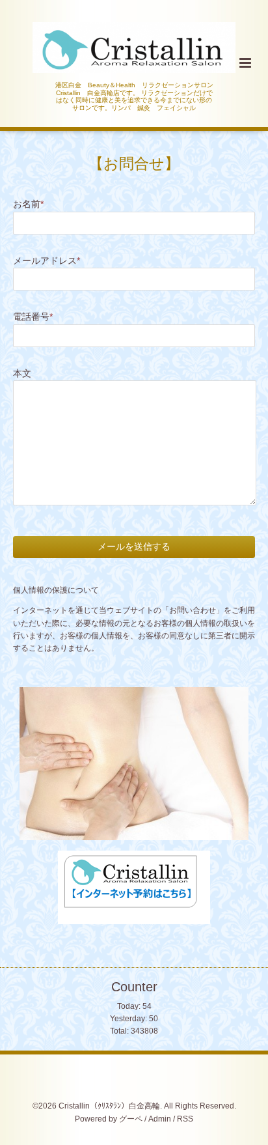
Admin (159, 1119)
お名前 (28, 204)
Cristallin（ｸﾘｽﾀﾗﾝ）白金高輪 (109, 1105)
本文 (22, 373)
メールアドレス (46, 261)
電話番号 (33, 317)
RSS (185, 1119)
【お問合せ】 (134, 164)
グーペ (130, 1119)
